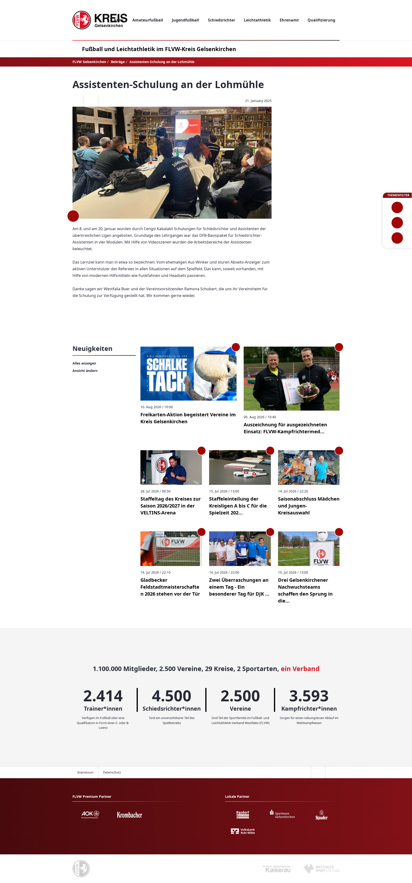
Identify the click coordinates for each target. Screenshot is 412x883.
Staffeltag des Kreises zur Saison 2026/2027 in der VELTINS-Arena (170, 506)
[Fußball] (397, 207)
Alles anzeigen (84, 363)
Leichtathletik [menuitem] (257, 20)
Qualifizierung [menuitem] (321, 20)
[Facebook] (76, 101)
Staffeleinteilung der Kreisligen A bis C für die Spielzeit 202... (238, 506)
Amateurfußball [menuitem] (147, 20)
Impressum (85, 772)
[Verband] (397, 238)
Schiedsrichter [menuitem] (221, 20)
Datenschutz (112, 772)
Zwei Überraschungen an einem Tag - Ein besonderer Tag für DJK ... (239, 587)
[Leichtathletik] (397, 222)
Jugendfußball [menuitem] (185, 20)
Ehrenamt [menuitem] (289, 20)
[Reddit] (105, 101)
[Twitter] (91, 101)
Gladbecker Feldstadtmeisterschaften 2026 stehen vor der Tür (170, 587)
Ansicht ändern (85, 370)
